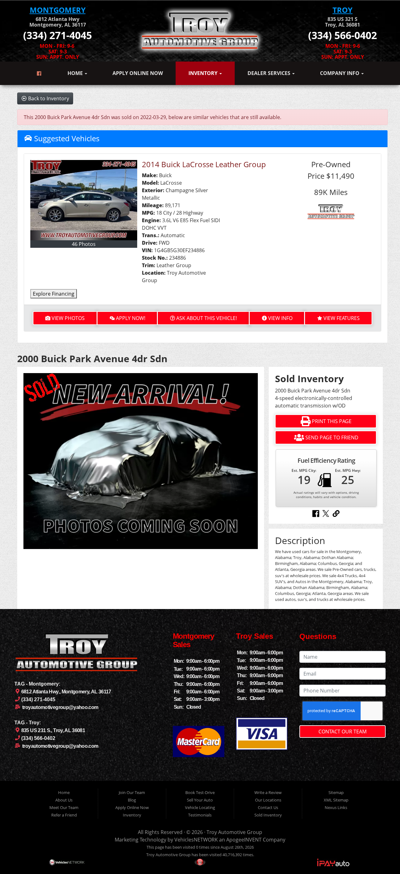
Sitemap (336, 792)
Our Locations (268, 800)
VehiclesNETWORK (196, 839)
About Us (63, 800)
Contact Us (268, 807)
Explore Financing (53, 293)
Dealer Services (270, 73)
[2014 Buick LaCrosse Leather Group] (83, 200)
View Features (341, 318)
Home (76, 73)
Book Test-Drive (200, 792)
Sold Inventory (268, 815)
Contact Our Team (342, 731)
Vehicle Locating (200, 807)
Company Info (340, 73)
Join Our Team (132, 792)
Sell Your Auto (200, 800)
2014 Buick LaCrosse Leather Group (204, 164)
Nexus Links (336, 807)
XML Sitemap (336, 800)
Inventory (203, 73)
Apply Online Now (137, 73)
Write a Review (268, 792)
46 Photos (84, 244)
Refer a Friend (64, 815)
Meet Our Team (63, 807)
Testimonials (200, 815)
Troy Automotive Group (234, 832)
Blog (132, 800)
